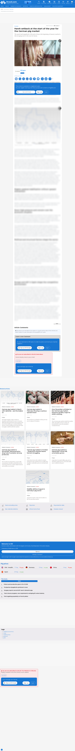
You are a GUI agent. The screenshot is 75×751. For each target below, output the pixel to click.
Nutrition (25, 6)
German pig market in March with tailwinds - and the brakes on (12, 410)
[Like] (49, 78)
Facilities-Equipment (57, 6)
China (55, 567)
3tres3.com (11, 2)
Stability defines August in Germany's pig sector (36, 489)
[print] (46, 78)
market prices (6, 634)
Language (57, 25)
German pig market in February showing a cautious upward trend (37, 410)
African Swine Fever (34, 509)
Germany (31, 567)
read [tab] (19, 581)
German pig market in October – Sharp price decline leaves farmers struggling (37, 451)
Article (12, 406)
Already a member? (37, 554)
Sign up (39, 92)
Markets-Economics (16, 6)
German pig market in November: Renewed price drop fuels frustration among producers (12, 452)
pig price (5, 636)
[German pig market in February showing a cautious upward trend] (37, 397)
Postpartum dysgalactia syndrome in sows (16, 587)
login (46, 92)
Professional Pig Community (12, 3)
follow (22, 73)
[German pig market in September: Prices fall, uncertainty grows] (62, 438)
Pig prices (32, 505)
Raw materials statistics (11, 509)
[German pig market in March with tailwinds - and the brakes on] (12, 397)
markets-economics (8, 631)
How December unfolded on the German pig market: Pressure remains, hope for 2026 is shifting (62, 411)
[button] (25, 92)
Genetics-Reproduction (36, 6)
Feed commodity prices (11, 505)
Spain (6, 572)
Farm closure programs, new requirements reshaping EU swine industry (24, 593)
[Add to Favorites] (42, 78)
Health (7, 6)
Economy (16, 26)
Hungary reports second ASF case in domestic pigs (18, 590)
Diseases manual (58, 509)
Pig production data (59, 505)
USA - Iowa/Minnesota (9, 567)
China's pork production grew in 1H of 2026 (16, 584)
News (2, 6)
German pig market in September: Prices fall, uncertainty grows (59, 451)
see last (18, 361)
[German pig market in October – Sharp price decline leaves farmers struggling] (37, 438)
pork (4, 637)
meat (4, 633)
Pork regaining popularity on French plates (16, 596)
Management (47, 6)
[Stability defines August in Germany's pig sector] (37, 477)
